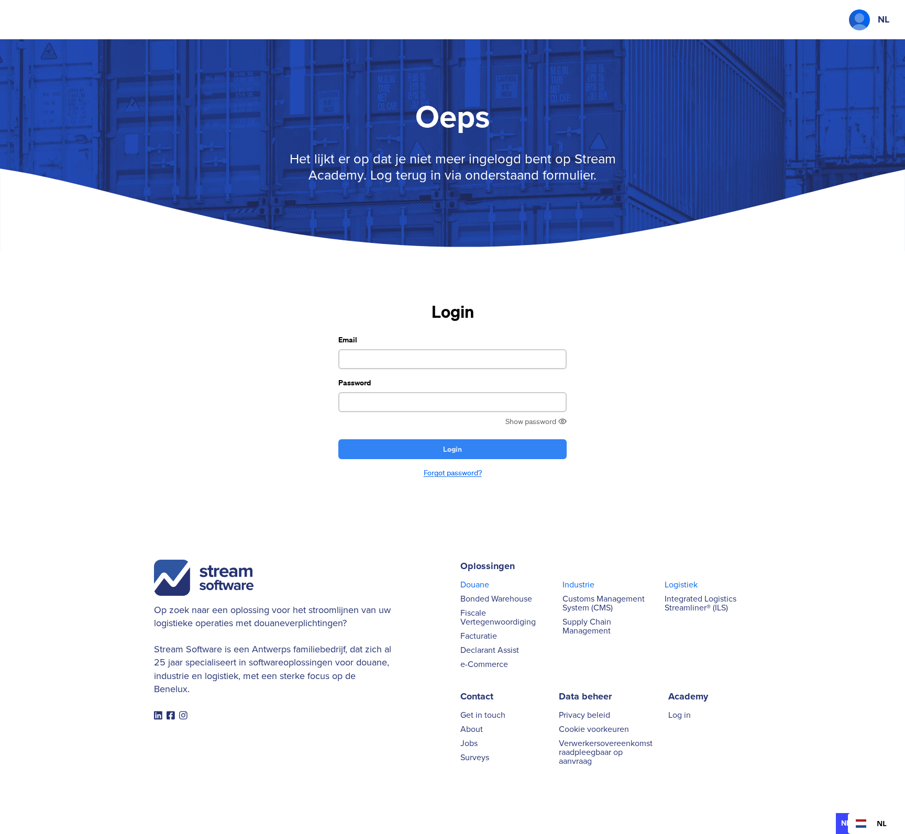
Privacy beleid (584, 715)
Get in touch (482, 715)
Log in (679, 715)
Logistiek (681, 585)
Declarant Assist (489, 650)
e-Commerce (484, 664)
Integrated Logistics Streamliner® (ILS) (700, 604)
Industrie (578, 585)
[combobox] (871, 823)
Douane (474, 585)
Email (347, 339)
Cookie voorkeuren (594, 729)
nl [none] (845, 823)
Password (354, 382)
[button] (859, 19)
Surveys (474, 757)
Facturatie (478, 636)
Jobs (469, 743)
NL (882, 823)
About (471, 729)
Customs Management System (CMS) (603, 604)
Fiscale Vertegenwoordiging (498, 618)
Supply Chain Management (586, 627)
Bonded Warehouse (496, 599)
